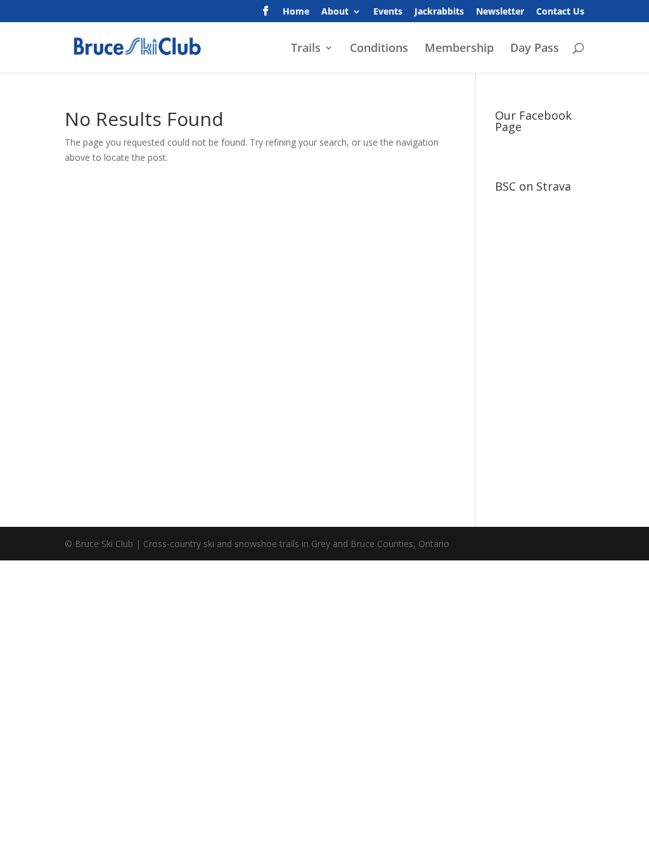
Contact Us (560, 12)
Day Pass (534, 49)
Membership (459, 49)
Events (387, 12)
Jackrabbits (439, 12)
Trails (306, 49)
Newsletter (500, 12)
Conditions (379, 49)
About (335, 12)
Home (296, 12)
